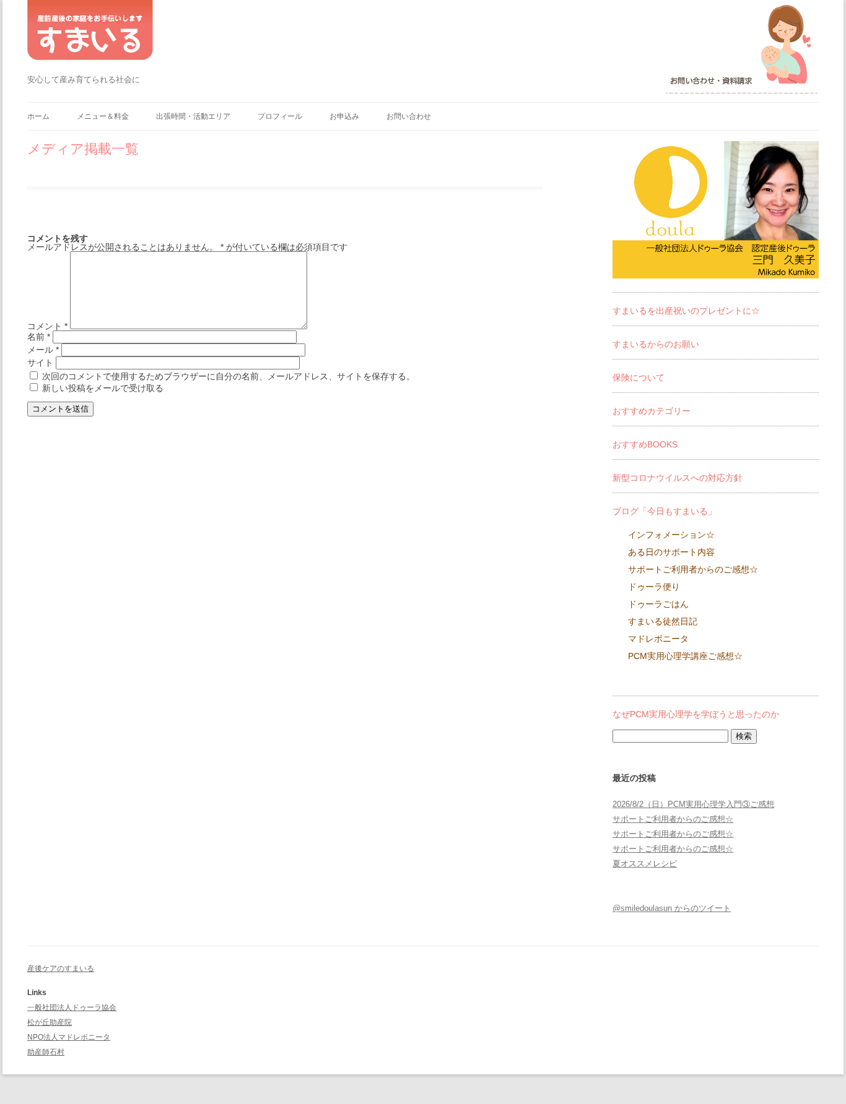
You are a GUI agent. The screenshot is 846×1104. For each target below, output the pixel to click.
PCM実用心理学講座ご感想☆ (685, 656)
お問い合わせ (408, 116)
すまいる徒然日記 (662, 621)
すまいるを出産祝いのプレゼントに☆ (686, 311)
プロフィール (280, 116)
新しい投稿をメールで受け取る (103, 388)
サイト (40, 363)
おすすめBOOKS (645, 444)
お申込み (344, 116)
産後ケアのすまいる (60, 968)
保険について (639, 377)
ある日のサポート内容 (671, 552)
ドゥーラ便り (654, 587)
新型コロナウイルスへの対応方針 (678, 478)
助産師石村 (45, 1052)
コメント (47, 326)
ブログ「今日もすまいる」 (665, 511)
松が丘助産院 (49, 1022)
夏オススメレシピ (645, 863)
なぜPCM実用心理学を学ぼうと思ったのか (696, 714)
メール (43, 350)
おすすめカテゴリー (652, 411)
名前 (38, 337)
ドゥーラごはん (658, 604)
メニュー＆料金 (103, 116)
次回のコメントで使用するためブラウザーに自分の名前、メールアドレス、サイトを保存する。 (228, 376)
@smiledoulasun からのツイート (672, 908)
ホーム (38, 116)
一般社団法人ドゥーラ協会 (71, 1007)
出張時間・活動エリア (193, 116)
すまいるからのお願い (656, 344)
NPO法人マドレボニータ (68, 1037)
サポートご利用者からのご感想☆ (693, 569)
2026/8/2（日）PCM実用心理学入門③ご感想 (693, 804)
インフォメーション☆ (671, 535)
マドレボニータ (658, 639)
